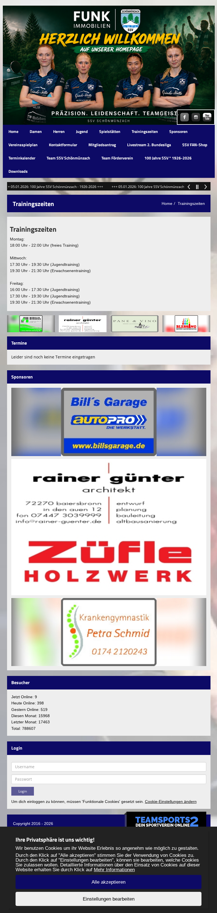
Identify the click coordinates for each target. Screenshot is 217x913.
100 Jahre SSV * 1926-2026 (168, 158)
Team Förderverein (117, 158)
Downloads (18, 171)
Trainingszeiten (145, 131)
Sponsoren (178, 131)
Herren (59, 131)
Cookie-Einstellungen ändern (171, 801)
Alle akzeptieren (108, 882)
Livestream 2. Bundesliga (149, 145)
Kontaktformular (63, 145)
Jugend (82, 131)
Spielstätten (109, 131)
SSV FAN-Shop (194, 145)
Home (13, 131)
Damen (36, 131)
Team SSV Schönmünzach (68, 158)
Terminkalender (21, 158)
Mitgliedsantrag (102, 145)
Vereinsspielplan (23, 145)
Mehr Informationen (114, 869)
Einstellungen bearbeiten (108, 899)
